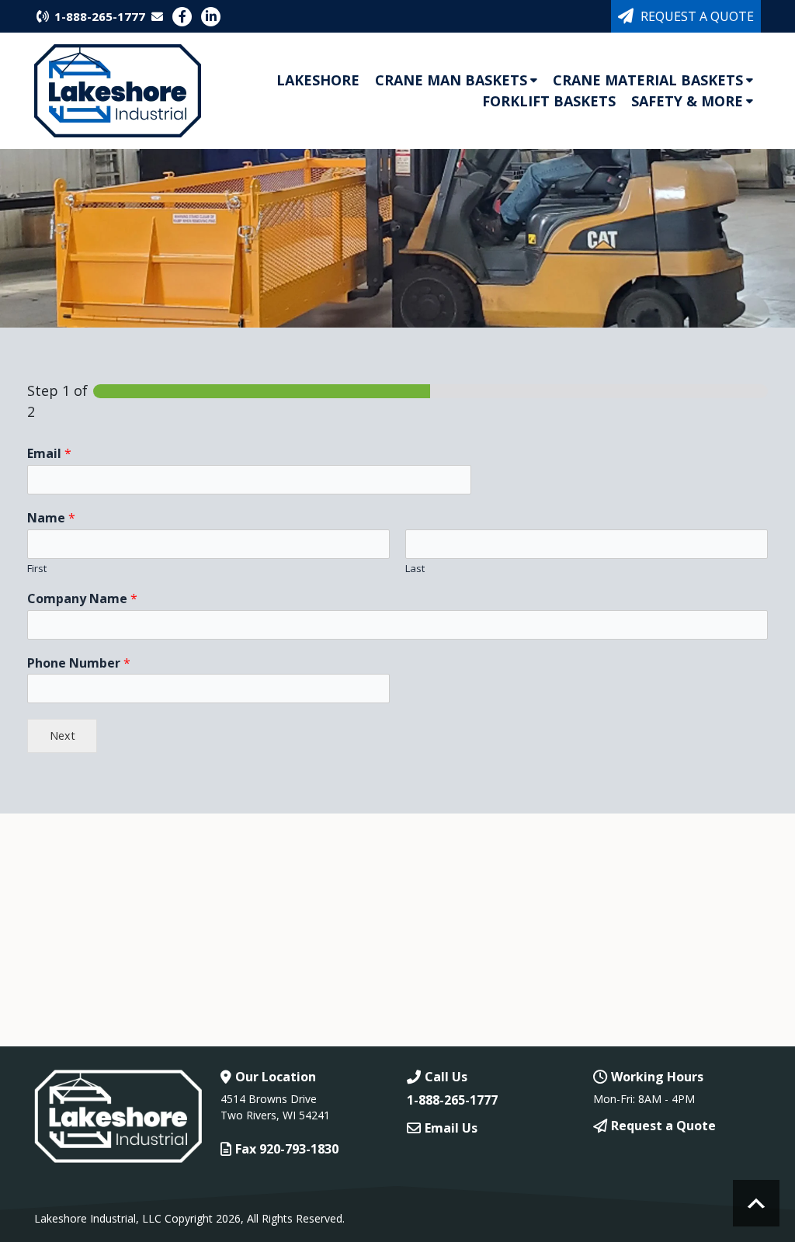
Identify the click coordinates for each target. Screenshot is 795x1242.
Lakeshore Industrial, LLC (97, 1218)
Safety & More (687, 101)
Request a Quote (697, 16)
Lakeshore (317, 80)
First (37, 568)
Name (51, 518)
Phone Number (78, 663)
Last (415, 568)
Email (49, 454)
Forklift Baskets (549, 101)
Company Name (82, 599)
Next (62, 735)
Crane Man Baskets (451, 80)
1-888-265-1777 (99, 16)
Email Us (451, 1127)
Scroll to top (756, 1203)
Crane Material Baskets (648, 80)
